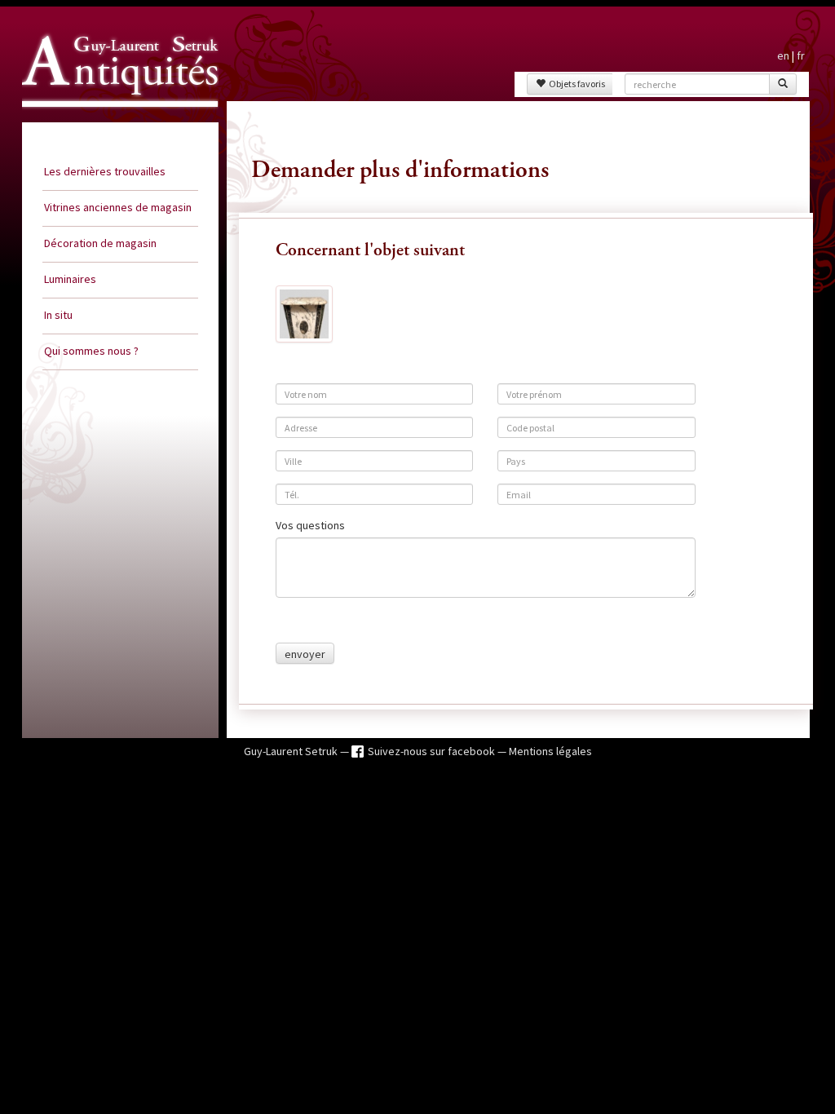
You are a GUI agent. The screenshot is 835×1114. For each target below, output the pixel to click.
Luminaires (70, 279)
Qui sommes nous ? (91, 350)
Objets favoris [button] (575, 83)
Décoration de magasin (100, 243)
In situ (58, 314)
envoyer (305, 654)
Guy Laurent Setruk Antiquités (113, 121)
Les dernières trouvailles (105, 171)
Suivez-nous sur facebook (432, 751)
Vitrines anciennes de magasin (118, 207)
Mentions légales (550, 751)
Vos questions (310, 525)
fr (801, 55)
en (783, 55)
